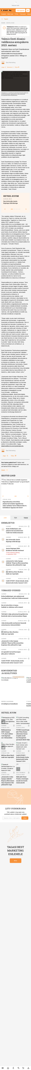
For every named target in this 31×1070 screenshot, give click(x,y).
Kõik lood (10, 14)
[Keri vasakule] (3, 496)
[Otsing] (18, 1068)
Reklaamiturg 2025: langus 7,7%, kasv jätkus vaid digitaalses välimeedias (7, 734)
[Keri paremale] (28, 496)
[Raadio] (13, 1068)
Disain (3, 470)
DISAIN (3, 23)
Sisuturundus (20, 772)
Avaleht (3, 14)
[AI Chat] (23, 1068)
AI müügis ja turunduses (9, 704)
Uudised (8, 526)
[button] (12, 818)
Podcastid (23, 14)
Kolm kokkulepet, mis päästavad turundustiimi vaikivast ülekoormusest (14, 530)
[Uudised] (8, 1068)
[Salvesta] (29, 526)
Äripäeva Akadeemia (7, 701)
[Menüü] (2, 1068)
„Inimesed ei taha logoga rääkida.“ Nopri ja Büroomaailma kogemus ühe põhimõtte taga (17, 563)
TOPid (16, 14)
